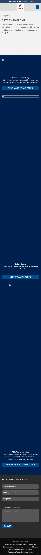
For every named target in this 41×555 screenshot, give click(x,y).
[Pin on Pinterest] (11, 38)
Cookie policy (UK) (20, 541)
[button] (3, 7)
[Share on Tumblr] (14, 38)
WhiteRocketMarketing (24, 552)
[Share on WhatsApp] (3, 38)
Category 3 (6, 16)
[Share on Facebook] (6, 38)
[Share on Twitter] (8, 38)
